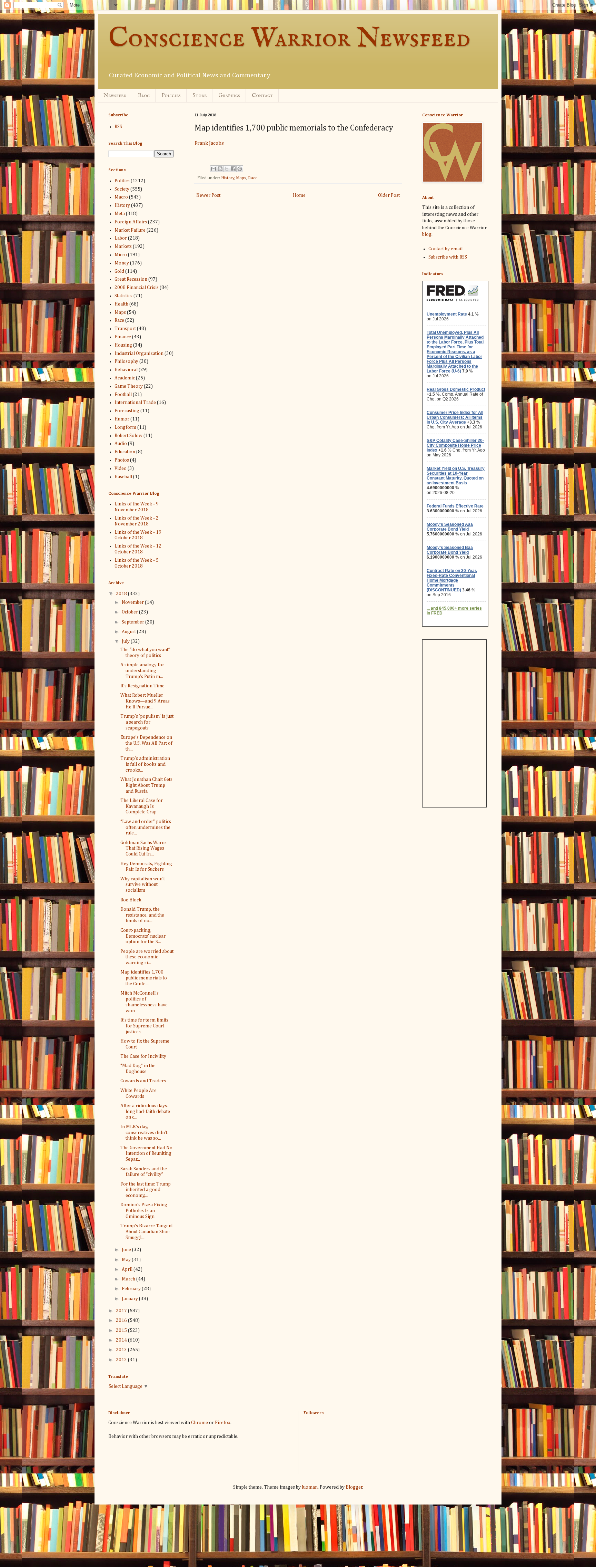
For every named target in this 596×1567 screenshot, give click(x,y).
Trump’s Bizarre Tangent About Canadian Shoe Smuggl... (146, 1231)
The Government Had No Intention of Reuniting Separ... (146, 1153)
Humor (122, 419)
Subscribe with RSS (447, 257)
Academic (125, 378)
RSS (118, 126)
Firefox (222, 1422)
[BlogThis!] (220, 168)
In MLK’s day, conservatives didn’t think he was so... (143, 1132)
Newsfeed (114, 95)
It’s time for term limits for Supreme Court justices (144, 1026)
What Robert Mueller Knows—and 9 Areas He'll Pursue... (145, 701)
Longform (125, 427)
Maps (241, 178)
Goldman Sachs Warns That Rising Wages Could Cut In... (143, 848)
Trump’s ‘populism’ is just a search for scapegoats (146, 722)
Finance (123, 337)
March (129, 1279)
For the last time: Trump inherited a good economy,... (145, 1190)
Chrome (199, 1422)
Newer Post (208, 195)
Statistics (123, 295)
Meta (120, 213)
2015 (122, 1330)
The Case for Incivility (143, 1056)
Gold (119, 271)
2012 (122, 1359)
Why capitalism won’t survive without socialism (142, 885)
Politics (122, 180)
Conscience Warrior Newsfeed (289, 38)
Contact (262, 95)
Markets (123, 246)
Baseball (123, 476)
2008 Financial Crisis (137, 287)
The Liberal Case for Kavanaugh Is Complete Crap (141, 806)
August (129, 631)
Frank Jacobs (209, 143)
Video (121, 468)
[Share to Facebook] (233, 168)
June (127, 1249)
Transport (125, 328)
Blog (144, 95)
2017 (122, 1310)
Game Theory (129, 386)
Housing (123, 345)
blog (426, 234)
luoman (310, 1487)
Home (299, 195)
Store (199, 95)
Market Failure (130, 230)
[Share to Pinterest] (239, 168)
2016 (122, 1320)
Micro (121, 254)
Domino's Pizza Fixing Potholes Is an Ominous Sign (143, 1210)
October (130, 612)
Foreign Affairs (131, 222)
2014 (122, 1340)
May (127, 1259)
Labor (121, 238)
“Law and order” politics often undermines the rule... (145, 827)
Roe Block (130, 900)
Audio (121, 443)
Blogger (354, 1487)
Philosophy (126, 361)
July (126, 641)
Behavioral (126, 369)
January (130, 1298)
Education (125, 451)
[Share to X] (226, 168)
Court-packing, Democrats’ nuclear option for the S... (143, 936)
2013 (122, 1349)
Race (253, 178)
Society (122, 189)
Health (121, 304)
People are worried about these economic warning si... (146, 957)
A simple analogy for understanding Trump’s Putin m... (142, 670)
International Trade (135, 402)
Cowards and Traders (143, 1080)
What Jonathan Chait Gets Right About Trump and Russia (146, 785)
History (227, 178)
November (133, 602)
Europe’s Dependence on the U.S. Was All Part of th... (146, 743)
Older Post (389, 195)
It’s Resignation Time (142, 686)
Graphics (229, 95)
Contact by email (445, 248)
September (133, 622)
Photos (122, 460)
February (132, 1288)
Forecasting (127, 410)
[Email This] (213, 168)
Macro (121, 197)
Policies (171, 95)
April (127, 1269)
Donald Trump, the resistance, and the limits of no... (142, 915)
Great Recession (131, 279)
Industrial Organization (139, 353)
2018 (122, 593)
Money (122, 263)
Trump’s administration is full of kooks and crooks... (145, 764)
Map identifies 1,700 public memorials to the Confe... (143, 978)
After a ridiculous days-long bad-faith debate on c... (145, 1111)
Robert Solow (128, 435)
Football (123, 394)
